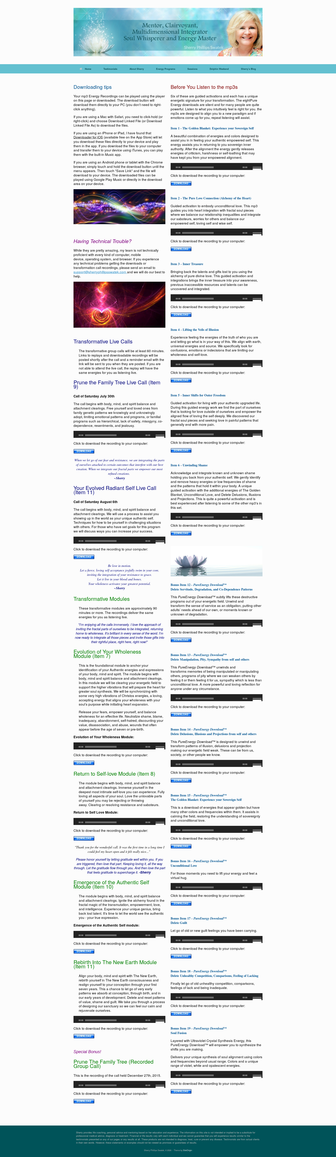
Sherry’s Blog (248, 68)
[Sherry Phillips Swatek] (168, 32)
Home (88, 68)
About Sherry (137, 68)
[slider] (160, 436)
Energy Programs (165, 68)
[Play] (75, 435)
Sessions (192, 68)
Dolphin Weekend (219, 68)
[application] (119, 434)
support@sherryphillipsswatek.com (100, 271)
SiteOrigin (187, 1150)
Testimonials (110, 68)
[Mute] (153, 435)
